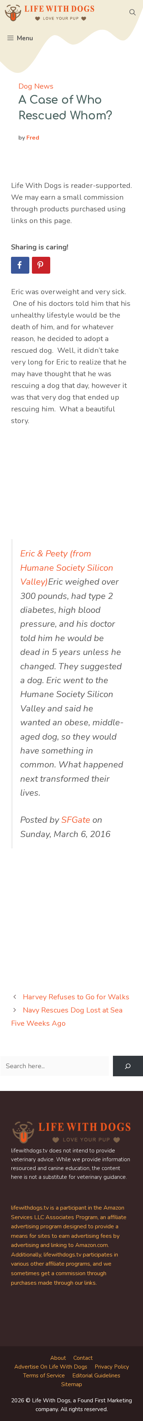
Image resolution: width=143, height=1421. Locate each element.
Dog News (36, 86)
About (58, 1358)
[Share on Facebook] (20, 265)
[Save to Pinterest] (41, 265)
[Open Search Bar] (132, 13)
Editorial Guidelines (96, 1375)
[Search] (128, 1066)
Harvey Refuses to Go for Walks (76, 997)
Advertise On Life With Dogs (50, 1366)
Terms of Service (44, 1375)
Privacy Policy (112, 1366)
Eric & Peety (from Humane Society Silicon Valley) (66, 568)
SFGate (75, 820)
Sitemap (71, 1384)
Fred (32, 138)
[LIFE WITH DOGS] (49, 13)
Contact (83, 1358)
